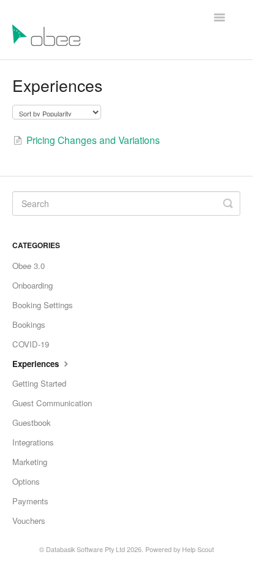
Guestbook (31, 422)
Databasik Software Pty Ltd (85, 549)
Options (26, 481)
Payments (30, 501)
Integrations (33, 442)
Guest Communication (52, 403)
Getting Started (39, 383)
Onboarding (32, 285)
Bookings (28, 324)
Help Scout (198, 549)
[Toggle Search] (228, 203)
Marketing (29, 462)
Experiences (36, 363)
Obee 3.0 (28, 265)
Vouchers (28, 520)
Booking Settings (42, 305)
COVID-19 (30, 344)
